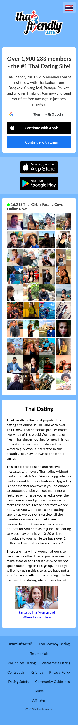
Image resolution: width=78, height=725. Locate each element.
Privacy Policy (60, 672)
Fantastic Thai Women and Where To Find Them (37, 615)
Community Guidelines (52, 682)
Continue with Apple (42, 128)
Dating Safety (18, 682)
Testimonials (39, 654)
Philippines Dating (22, 663)
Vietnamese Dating (56, 663)
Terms (39, 691)
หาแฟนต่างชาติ (20, 644)
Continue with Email (41, 142)
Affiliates (39, 700)
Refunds (37, 672)
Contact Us (16, 672)
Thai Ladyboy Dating (54, 644)
